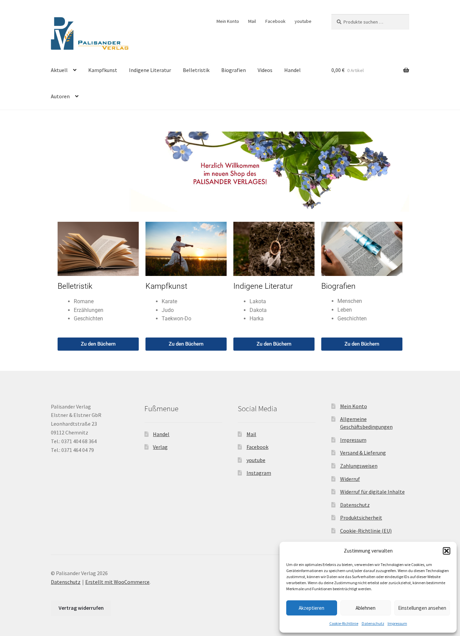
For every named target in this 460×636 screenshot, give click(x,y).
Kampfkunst (102, 70)
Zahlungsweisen (358, 465)
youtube (303, 21)
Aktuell (59, 70)
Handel (292, 70)
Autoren (60, 96)
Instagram (259, 472)
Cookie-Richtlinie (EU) (366, 530)
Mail (252, 21)
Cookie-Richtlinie (343, 623)
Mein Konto (228, 21)
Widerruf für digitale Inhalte (372, 491)
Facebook (275, 21)
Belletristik (196, 70)
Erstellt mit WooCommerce (117, 581)
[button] (446, 550)
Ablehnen (365, 608)
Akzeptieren (311, 608)
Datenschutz (373, 623)
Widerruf (350, 478)
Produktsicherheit (361, 517)
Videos (265, 70)
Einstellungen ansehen (422, 608)
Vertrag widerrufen (81, 607)
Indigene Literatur (150, 70)
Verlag (160, 447)
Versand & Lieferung (363, 452)
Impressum (397, 623)
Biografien (233, 70)
